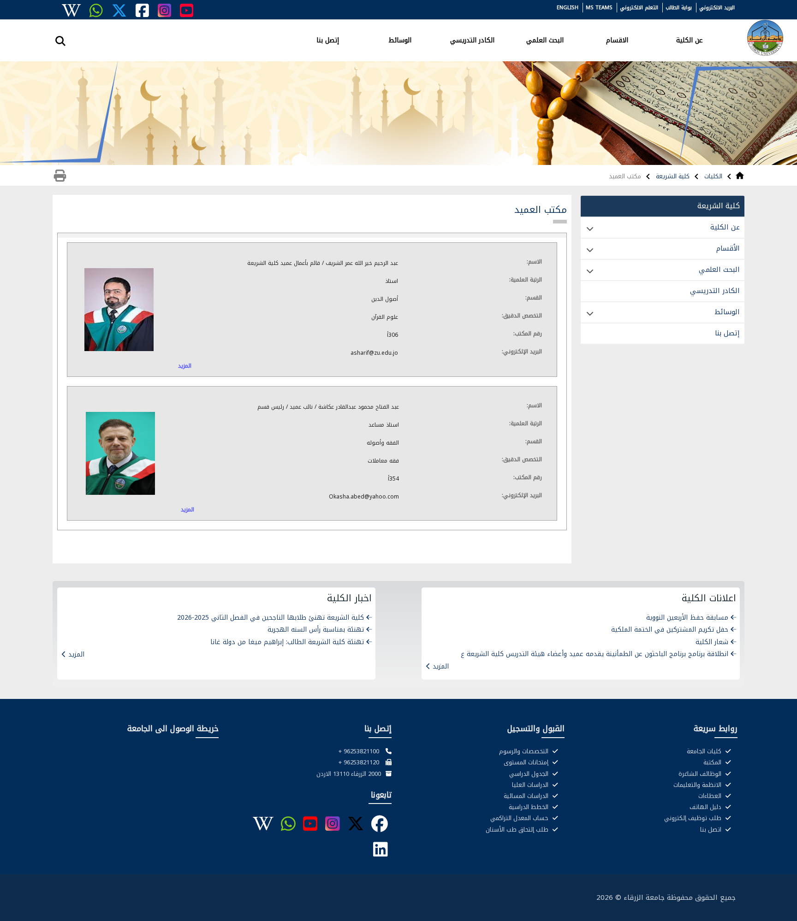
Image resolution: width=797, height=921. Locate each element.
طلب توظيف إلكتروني (693, 818)
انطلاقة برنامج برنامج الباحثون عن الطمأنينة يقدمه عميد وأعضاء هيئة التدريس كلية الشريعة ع (594, 654)
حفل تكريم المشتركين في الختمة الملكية (669, 629)
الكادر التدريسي (472, 39)
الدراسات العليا (531, 785)
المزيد (184, 366)
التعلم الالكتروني (639, 7)
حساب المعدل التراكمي (520, 818)
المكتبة (713, 762)
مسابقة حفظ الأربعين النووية (687, 617)
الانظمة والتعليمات (698, 785)
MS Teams (599, 7)
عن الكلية (689, 39)
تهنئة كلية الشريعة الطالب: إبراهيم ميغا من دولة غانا (287, 642)
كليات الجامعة (705, 751)
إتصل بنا (327, 39)
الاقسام (617, 39)
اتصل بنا (711, 830)
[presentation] (312, 384)
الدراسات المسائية (527, 796)
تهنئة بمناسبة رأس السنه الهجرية (316, 629)
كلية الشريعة (672, 176)
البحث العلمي (545, 39)
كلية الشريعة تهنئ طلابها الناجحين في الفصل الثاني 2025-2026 (270, 617)
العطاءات (710, 796)
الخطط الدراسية (529, 807)
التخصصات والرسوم (524, 751)
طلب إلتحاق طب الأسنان (518, 830)
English (567, 7)
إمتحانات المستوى (527, 762)
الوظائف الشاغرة (700, 774)
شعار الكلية (712, 642)
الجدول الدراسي (529, 774)
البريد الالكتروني (717, 7)
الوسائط (399, 39)
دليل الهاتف (706, 807)
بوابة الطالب (679, 7)
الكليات (712, 176)
